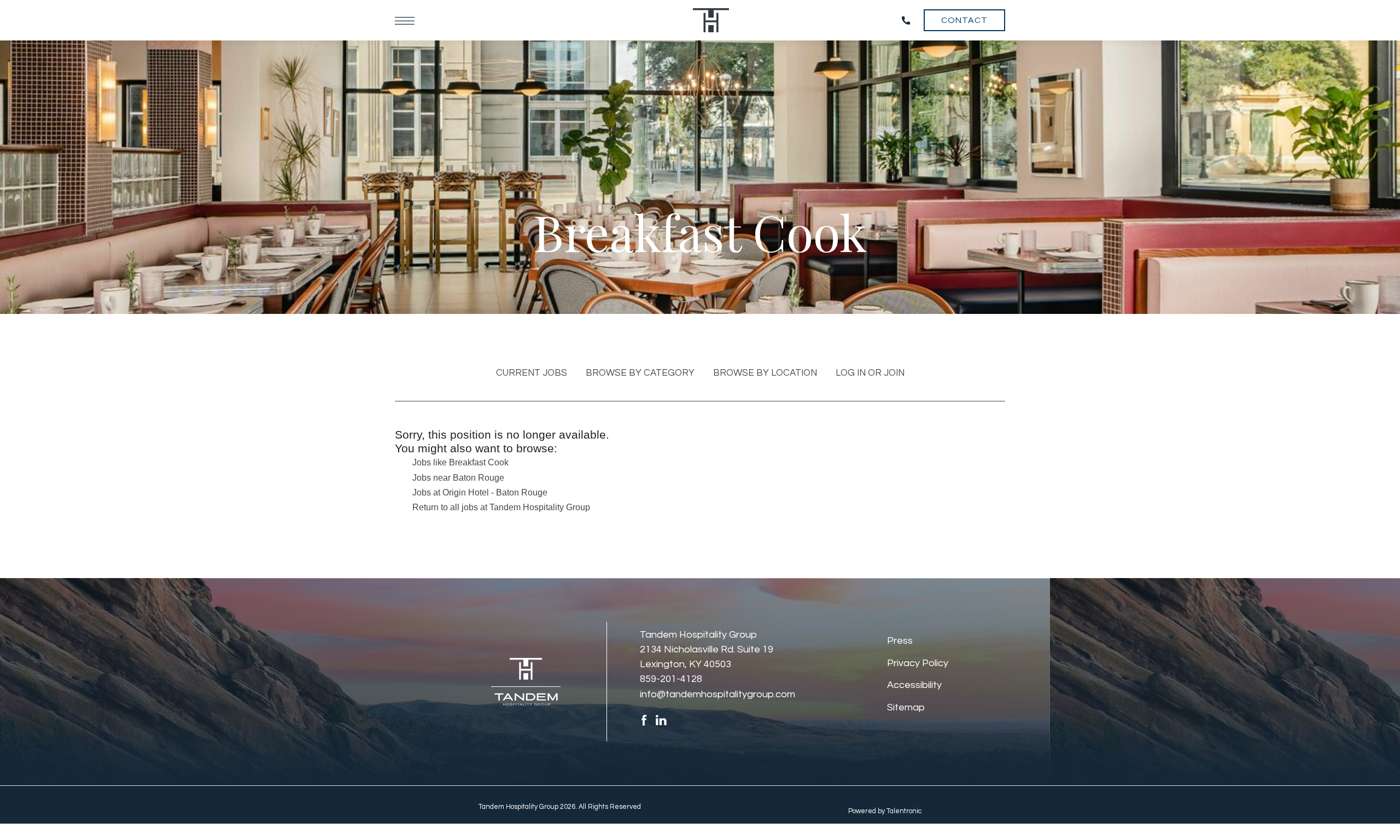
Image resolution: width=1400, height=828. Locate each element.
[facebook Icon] (644, 720)
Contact (964, 20)
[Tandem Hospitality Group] (711, 20)
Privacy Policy (917, 663)
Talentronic (903, 811)
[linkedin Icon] (661, 720)
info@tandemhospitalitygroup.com (717, 694)
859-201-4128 (671, 679)
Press (900, 640)
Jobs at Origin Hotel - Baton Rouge (479, 492)
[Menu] (405, 20)
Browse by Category (640, 373)
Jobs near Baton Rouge (458, 477)
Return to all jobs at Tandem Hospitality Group (501, 507)
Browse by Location (765, 373)
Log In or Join (870, 373)
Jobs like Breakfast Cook (460, 462)
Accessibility (914, 685)
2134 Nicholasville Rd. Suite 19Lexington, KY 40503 (706, 656)
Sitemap (906, 707)
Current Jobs (531, 373)
